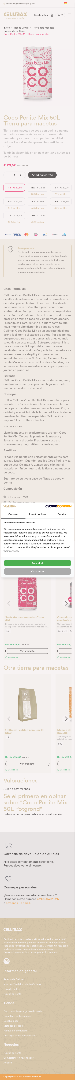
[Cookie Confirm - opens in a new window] (58, 506)
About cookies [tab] (37, 514)
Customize (37, 571)
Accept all (37, 563)
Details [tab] (62, 514)
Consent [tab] (13, 514)
